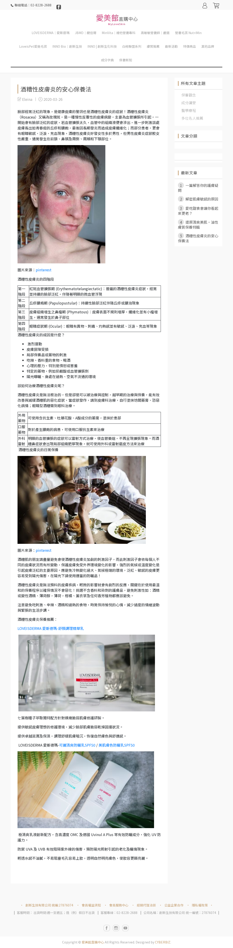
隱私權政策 (200, 905)
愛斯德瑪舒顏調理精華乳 (51, 628)
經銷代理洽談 (146, 905)
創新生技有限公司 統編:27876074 (49, 905)
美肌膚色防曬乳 (117, 745)
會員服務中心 (118, 905)
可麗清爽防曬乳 (72, 745)
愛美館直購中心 (93, 942)
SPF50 (90, 745)
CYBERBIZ (162, 942)
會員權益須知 (91, 905)
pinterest (43, 269)
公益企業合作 (173, 905)
